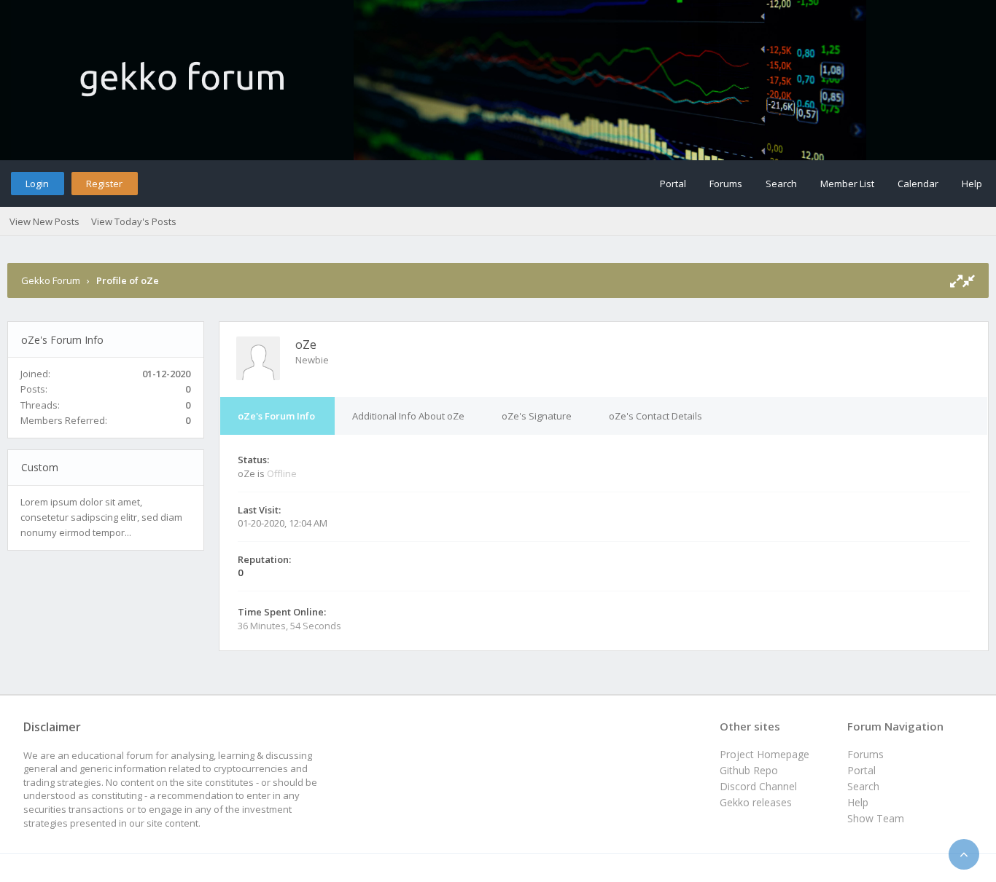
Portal (673, 183)
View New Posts (44, 221)
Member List (847, 183)
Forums (725, 183)
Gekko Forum (50, 280)
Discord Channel (758, 786)
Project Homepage (764, 754)
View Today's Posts (133, 221)
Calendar (918, 183)
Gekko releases (756, 802)
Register (104, 183)
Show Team (875, 818)
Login (37, 183)
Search (781, 183)
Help (972, 183)
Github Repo (749, 770)
